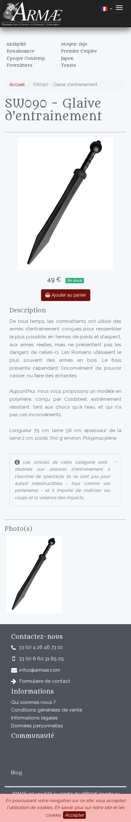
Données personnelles (37, 726)
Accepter (74, 815)
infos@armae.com (39, 670)
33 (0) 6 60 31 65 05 (41, 659)
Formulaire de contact (44, 681)
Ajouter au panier (68, 295)
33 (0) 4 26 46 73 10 (41, 647)
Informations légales (34, 718)
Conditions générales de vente (46, 710)
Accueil (17, 84)
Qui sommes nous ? (33, 702)
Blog (16, 772)
